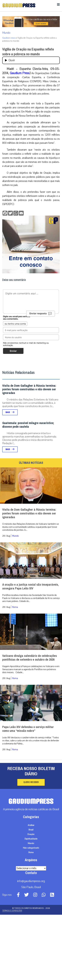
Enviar (13, 390)
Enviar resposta (38, 352)
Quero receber (31, 821)
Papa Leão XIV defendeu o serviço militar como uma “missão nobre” (28, 768)
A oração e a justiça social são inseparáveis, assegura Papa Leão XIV (30, 626)
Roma (15, 646)
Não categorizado (31, 887)
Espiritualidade (31, 878)
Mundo (6, 33)
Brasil (31, 869)
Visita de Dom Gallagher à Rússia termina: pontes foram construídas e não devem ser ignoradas (29, 428)
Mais (8, 451)
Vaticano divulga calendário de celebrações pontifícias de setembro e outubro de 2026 (29, 697)
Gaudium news (8, 38)
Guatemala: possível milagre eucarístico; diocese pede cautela (28, 464)
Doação (31, 873)
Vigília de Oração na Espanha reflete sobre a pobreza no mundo (28, 51)
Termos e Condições (12, 950)
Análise (31, 864)
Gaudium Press (20, 73)
